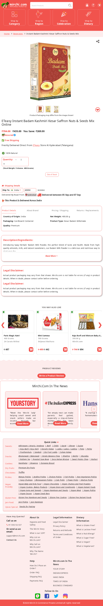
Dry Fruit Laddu (50, 452)
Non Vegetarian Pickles (87, 477)
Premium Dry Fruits (27, 467)
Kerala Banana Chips (51, 456)
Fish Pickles (69, 477)
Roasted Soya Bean (41, 459)
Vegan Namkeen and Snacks (56, 490)
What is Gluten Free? (85, 525)
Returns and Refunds (62, 530)
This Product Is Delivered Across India (23, 200)
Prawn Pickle (72, 480)
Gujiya (80, 445)
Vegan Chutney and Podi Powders (76, 484)
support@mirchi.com (15, 535)
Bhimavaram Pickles (44, 480)
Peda (82, 449)
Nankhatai (23, 463)
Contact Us (11, 540)
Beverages (18, 33)
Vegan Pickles (89, 490)
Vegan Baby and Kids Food (30, 484)
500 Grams (43, 338)
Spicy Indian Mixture (60, 459)
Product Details (9, 210)
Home (7, 33)
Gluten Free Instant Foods (80, 497)
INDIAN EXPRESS (60, 573)
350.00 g (76, 338)
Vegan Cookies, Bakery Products (33, 487)
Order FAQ (34, 572)
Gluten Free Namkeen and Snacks (33, 497)
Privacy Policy (59, 526)
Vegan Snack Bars (42, 493)
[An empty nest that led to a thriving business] (60, 399)
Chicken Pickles (55, 477)
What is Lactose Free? (86, 529)
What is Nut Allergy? (85, 533)
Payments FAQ (36, 580)
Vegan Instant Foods (86, 487)
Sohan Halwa (65, 452)
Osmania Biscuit (47, 463)
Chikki (56, 445)
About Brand (32, 210)
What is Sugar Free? (85, 537)
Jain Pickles (23, 502)
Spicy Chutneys (26, 480)
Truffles (22, 472)
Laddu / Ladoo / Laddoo (66, 449)
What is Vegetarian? (85, 546)
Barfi (49, 445)
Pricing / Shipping (60, 210)
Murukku (85, 456)
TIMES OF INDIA (60, 581)
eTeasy (36, 145)
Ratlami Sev (25, 459)
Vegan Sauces (26, 493)
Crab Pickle (60, 480)
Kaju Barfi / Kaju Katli (29, 449)
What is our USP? (37, 533)
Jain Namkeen (37, 502)
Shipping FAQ (36, 576)
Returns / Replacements (88, 210)
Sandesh (38, 452)
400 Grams (9, 338)
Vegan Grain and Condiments (62, 487)
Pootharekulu (26, 452)
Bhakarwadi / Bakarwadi (29, 456)
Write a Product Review (51, 375)
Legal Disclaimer (60, 522)
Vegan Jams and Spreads (30, 490)
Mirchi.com (77, 341)
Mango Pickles (25, 477)
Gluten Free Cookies (58, 497)
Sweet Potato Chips (80, 459)
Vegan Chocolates (51, 484)
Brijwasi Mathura (46, 341)
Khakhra (66, 456)
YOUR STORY (59, 569)
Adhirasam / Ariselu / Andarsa (31, 445)
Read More (22, 423)
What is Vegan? (83, 542)
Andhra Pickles (40, 477)
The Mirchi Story (37, 529)
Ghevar (72, 445)
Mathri (75, 456)
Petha (89, 449)
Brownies (34, 463)
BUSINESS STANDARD (63, 585)
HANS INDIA (58, 577)
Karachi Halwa (47, 449)
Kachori (94, 459)
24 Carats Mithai (11, 341)
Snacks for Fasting (27, 506)
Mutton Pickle (87, 480)
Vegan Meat (76, 490)
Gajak (63, 445)
